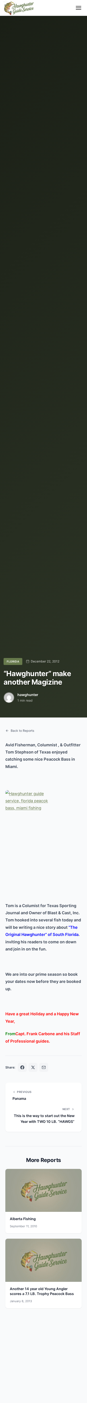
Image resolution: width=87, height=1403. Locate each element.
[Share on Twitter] (33, 1067)
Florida (13, 661)
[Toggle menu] (78, 8)
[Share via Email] (43, 1067)
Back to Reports (22, 730)
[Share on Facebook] (22, 1067)
